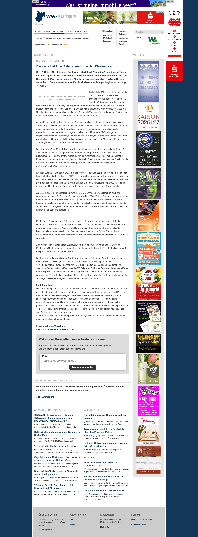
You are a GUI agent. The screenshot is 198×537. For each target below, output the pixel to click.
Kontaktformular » (138, 524)
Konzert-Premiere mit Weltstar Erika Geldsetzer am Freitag (103, 478)
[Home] (36, 24)
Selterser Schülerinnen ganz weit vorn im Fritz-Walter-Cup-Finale (106, 444)
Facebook (109, 31)
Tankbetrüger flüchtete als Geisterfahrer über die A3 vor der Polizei (105, 430)
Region (38, 31)
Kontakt (122, 44)
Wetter (86, 38)
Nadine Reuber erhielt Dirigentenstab (104, 490)
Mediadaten (123, 34)
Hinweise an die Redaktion (60, 329)
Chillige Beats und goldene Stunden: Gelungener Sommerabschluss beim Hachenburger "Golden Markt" (54, 418)
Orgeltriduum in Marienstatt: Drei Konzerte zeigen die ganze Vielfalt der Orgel (57, 458)
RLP (85, 31)
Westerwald (42, 44)
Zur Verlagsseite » (45, 529)
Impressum (123, 41)
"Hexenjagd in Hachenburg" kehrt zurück (56, 446)
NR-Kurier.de (107, 38)
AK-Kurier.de (107, 35)
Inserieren (122, 31)
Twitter (72, 524)
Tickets (138, 38)
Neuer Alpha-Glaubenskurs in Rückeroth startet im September (56, 472)
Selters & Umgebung (55, 325)
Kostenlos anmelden (82, 367)
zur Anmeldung (46, 396)
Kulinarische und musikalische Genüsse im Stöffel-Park (57, 433)
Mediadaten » (105, 527)
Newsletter (107, 41)
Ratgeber (67, 38)
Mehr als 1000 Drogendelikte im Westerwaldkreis (101, 464)
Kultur (78, 31)
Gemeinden (76, 38)
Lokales (39, 38)
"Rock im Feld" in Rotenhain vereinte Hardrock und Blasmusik (54, 486)
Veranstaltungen (53, 38)
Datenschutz (123, 38)
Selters (48, 54)
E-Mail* (45, 356)
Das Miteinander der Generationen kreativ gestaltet (106, 416)
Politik (47, 31)
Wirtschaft (57, 31)
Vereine (69, 31)
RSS (71, 519)
